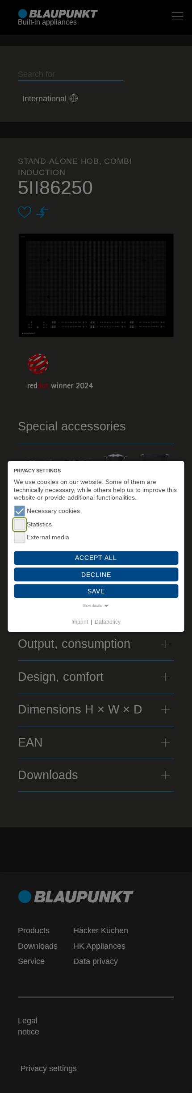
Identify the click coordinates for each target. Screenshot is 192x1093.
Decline (96, 574)
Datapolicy (108, 622)
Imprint (79, 622)
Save (96, 591)
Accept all (96, 558)
